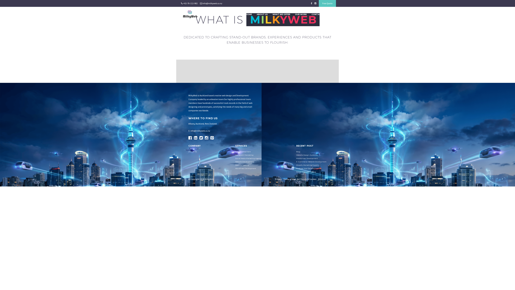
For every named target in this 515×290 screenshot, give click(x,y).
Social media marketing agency (248, 158)
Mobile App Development (307, 158)
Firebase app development (307, 168)
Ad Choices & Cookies (306, 179)
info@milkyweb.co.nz (212, 3)
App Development (243, 152)
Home (249, 14)
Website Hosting (242, 165)
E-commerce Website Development (311, 162)
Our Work (301, 14)
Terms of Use (289, 179)
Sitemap (322, 179)
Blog (333, 14)
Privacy (278, 179)
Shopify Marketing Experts (307, 165)
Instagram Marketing (244, 155)
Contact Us (318, 14)
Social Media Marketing (306, 172)
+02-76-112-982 (190, 3)
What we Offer (281, 14)
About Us (262, 14)
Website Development (244, 162)
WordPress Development (245, 168)
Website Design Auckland (307, 155)
